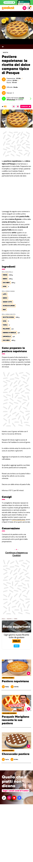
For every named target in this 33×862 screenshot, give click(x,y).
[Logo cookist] (8, 8)
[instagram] (9, 798)
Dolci (3, 619)
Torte (15, 619)
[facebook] (19, 798)
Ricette (9, 619)
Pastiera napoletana (15, 681)
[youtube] (14, 798)
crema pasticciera (18, 519)
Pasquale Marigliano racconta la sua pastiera (15, 720)
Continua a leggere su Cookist (16, 554)
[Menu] (24, 8)
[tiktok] (4, 798)
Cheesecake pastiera (15, 754)
